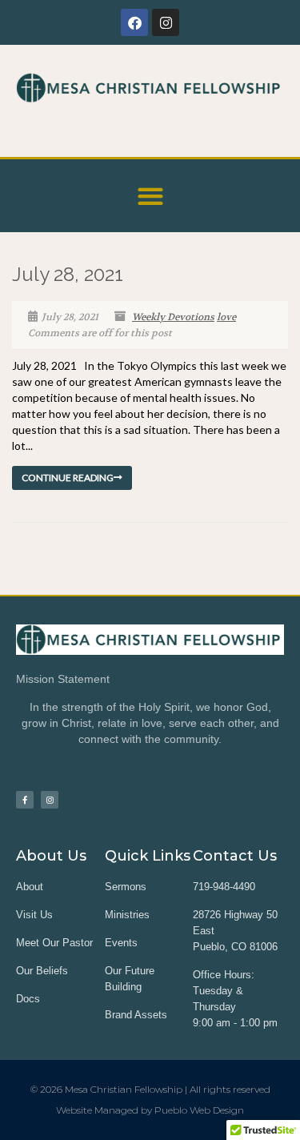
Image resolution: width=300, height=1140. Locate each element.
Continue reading (68, 478)
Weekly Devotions (173, 317)
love (226, 317)
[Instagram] (165, 22)
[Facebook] (134, 22)
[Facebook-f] (25, 800)
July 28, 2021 (67, 274)
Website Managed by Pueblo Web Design (150, 1110)
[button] (150, 195)
